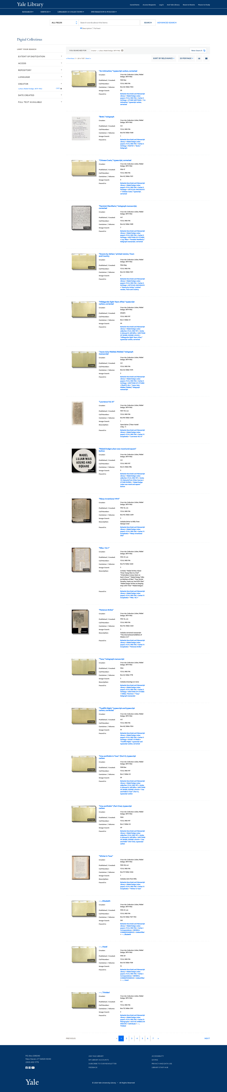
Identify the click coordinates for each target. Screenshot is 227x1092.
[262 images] (83, 908)
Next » (88, 58)
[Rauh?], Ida (125, 385)
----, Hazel (103, 947)
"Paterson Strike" (106, 610)
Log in (161, 5)
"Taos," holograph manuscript (111, 659)
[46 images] (83, 309)
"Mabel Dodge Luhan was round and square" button (117, 450)
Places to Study (204, 5)
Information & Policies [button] (103, 12)
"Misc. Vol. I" (104, 548)
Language (24, 77)
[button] (148, 23)
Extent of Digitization (31, 56)
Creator (23, 83)
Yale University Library (31, 4)
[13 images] (83, 954)
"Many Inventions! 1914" (109, 499)
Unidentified (140, 932)
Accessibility (158, 1056)
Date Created (26, 95)
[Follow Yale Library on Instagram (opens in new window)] (29, 1068)
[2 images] (83, 359)
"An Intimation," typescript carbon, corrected (118, 71)
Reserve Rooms (189, 5)
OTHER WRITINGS (134, 100)
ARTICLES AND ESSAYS (136, 189)
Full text (97, 28)
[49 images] (83, 813)
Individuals (132, 1024)
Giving (155, 1060)
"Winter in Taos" (106, 856)
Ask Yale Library (173, 5)
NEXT (207, 1038)
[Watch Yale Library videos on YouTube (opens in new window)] (33, 1068)
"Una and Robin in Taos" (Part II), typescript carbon (117, 757)
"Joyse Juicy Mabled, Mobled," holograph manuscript (116, 353)
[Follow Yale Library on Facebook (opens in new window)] (27, 1068)
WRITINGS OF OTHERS (136, 237)
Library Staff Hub (160, 1067)
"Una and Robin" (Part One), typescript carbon (115, 807)
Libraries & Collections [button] (70, 12)
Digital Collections (29, 39)
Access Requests (149, 5)
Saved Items (134, 5)
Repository (24, 70)
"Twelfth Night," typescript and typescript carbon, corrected (117, 709)
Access (22, 63)
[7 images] (81, 217)
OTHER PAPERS (125, 482)
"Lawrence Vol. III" (106, 402)
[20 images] (83, 78)
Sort (163, 58)
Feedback (93, 1067)
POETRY (131, 146)
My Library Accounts (99, 1060)
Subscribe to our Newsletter (102, 1064)
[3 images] (81, 510)
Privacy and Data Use (162, 1064)
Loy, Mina (124, 239)
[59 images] (83, 763)
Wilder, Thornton (127, 694)
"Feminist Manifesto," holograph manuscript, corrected (118, 207)
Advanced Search (167, 23)
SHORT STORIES (134, 739)
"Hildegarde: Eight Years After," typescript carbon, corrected (117, 303)
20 (185, 58)
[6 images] (83, 167)
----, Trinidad (104, 992)
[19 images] (83, 715)
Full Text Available (30, 102)
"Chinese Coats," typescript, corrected (115, 160)
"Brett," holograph (106, 117)
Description (87, 28)
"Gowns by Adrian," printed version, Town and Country (116, 255)
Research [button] (27, 12)
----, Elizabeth (104, 901)
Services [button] (44, 12)
